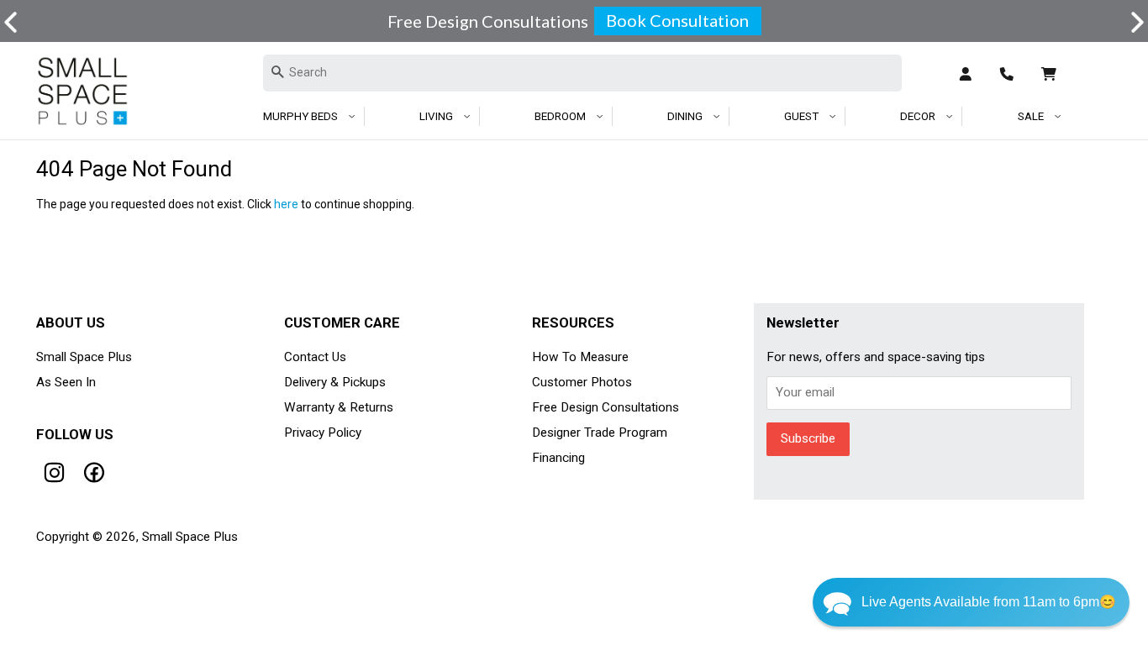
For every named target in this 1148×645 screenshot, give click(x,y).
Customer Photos (582, 382)
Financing (558, 457)
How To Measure (580, 356)
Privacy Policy (322, 432)
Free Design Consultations (605, 407)
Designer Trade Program (599, 432)
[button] (1137, 22)
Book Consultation (677, 20)
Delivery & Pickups (335, 382)
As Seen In (66, 382)
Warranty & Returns (338, 407)
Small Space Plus (84, 356)
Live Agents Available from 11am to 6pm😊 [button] (988, 602)
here (286, 204)
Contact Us (315, 356)
